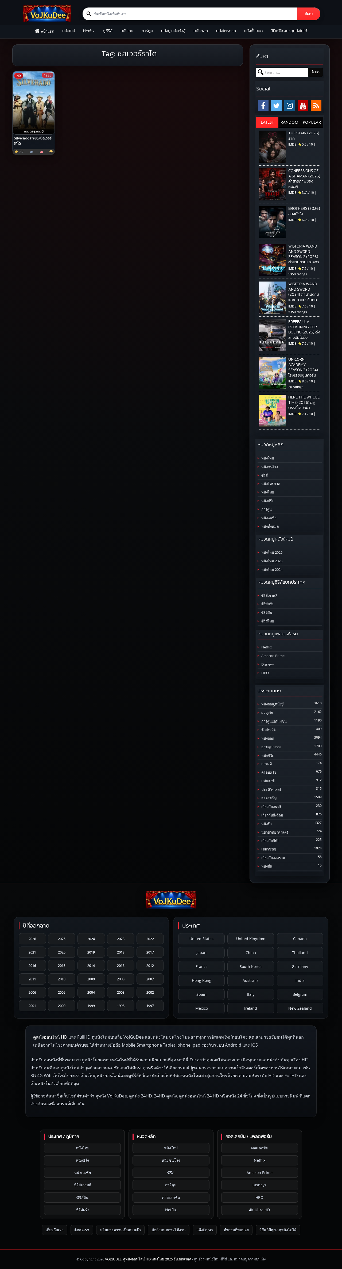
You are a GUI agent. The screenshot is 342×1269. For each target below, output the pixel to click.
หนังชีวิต (267, 755)
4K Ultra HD (259, 1209)
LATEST (267, 122)
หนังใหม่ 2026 (271, 552)
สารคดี (266, 764)
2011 (32, 979)
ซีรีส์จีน (266, 612)
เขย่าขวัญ (268, 849)
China (251, 952)
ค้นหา (309, 14)
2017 (150, 952)
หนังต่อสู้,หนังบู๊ (272, 704)
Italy (250, 994)
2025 (61, 939)
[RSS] (316, 105)
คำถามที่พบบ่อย (236, 1229)
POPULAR (312, 122)
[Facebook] (263, 105)
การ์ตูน (147, 31)
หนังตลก (200, 31)
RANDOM (289, 122)
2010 (61, 979)
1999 (91, 1006)
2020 (61, 952)
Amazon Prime (273, 656)
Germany (300, 966)
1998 (121, 1006)
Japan (201, 952)
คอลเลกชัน (171, 1197)
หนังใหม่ (68, 31)
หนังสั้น (266, 866)
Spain (201, 994)
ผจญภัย (267, 713)
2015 (61, 965)
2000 (61, 1006)
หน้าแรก (47, 31)
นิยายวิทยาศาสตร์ (274, 832)
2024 (91, 939)
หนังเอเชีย (269, 518)
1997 (150, 1006)
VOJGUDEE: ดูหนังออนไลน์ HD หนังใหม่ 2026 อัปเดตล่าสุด (148, 1259)
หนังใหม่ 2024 (271, 569)
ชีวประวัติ (268, 730)
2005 (61, 992)
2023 (121, 939)
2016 (32, 965)
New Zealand (300, 1008)
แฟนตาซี (268, 781)
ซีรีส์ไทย (267, 621)
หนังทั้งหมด (253, 31)
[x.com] (276, 105)
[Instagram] (289, 105)
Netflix (89, 31)
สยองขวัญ (269, 798)
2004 (91, 992)
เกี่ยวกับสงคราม (273, 858)
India (300, 980)
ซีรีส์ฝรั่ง (267, 604)
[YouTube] (303, 105)
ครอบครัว (268, 772)
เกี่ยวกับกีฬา (270, 840)
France (202, 966)
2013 (121, 965)
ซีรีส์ (264, 475)
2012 (150, 965)
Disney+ (267, 664)
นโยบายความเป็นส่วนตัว (120, 1229)
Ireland (250, 1008)
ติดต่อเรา (81, 1229)
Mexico (201, 1008)
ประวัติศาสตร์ (271, 789)
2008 (121, 979)
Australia (251, 980)
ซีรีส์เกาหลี (269, 595)
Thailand (300, 952)
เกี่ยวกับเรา (55, 1229)
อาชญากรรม (271, 747)
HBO (265, 673)
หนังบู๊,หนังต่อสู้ (173, 31)
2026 (32, 939)
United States (201, 938)
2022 (150, 939)
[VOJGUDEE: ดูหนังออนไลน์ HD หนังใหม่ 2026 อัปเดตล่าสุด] (47, 13)
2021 (32, 952)
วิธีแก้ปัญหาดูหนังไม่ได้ (289, 31)
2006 (32, 992)
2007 (150, 979)
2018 (121, 952)
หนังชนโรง (269, 467)
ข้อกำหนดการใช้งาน (168, 1229)
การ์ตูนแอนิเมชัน (274, 721)
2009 (91, 979)
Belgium (300, 994)
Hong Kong (201, 980)
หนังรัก (266, 824)
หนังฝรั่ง (267, 501)
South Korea (251, 966)
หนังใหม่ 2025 (271, 561)
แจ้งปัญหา (204, 1229)
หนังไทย (127, 31)
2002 (150, 992)
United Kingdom (250, 938)
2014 (91, 965)
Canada (300, 938)
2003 (121, 992)
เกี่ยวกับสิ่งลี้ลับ (272, 815)
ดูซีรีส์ (107, 31)
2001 (32, 1006)
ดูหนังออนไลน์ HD (50, 1037)
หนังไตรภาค (226, 31)
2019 (91, 952)
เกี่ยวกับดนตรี (271, 806)
